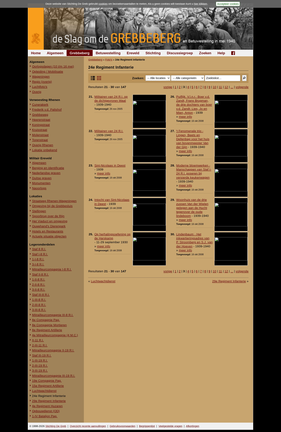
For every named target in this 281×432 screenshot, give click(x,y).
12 (226, 87)
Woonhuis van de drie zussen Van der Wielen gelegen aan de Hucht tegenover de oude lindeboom (192, 207)
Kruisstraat (39, 129)
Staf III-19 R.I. (41, 355)
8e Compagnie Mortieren (49, 325)
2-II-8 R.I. (38, 284)
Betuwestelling (108, 53)
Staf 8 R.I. (39, 249)
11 (220, 87)
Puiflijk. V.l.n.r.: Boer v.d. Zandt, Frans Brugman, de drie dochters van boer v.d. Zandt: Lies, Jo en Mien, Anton (194, 104)
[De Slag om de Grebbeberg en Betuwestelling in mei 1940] (140, 27)
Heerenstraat (41, 119)
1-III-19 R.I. (40, 360)
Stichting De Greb (55, 426)
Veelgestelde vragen (170, 426)
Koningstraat (41, 124)
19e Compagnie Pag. (47, 380)
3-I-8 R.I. (38, 264)
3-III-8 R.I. (39, 309)
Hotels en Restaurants (47, 231)
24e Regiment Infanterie (49, 396)
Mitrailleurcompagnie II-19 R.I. (53, 350)
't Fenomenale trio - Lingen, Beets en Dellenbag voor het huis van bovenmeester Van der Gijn (192, 139)
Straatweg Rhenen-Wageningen (54, 201)
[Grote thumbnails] (99, 79)
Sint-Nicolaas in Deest (109, 165)
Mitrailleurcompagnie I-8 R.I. (52, 269)
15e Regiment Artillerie (48, 385)
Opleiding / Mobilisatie (47, 71)
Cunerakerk (40, 104)
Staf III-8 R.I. (41, 294)
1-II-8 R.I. (38, 279)
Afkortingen (192, 426)
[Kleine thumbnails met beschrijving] (93, 79)
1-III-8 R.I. (39, 299)
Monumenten (41, 183)
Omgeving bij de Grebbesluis (52, 206)
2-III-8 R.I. (39, 304)
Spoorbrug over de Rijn (48, 216)
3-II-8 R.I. (38, 289)
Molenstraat (40, 135)
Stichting (153, 53)
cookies (103, 3)
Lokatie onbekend (44, 150)
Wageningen (41, 76)
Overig (36, 91)
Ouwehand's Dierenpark (49, 226)
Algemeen (55, 53)
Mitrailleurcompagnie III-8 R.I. (52, 315)
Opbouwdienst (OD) (46, 411)
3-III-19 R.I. (40, 370)
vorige (167, 87)
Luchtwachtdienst (44, 390)
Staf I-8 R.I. (40, 254)
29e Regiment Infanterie (49, 401)
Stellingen (39, 211)
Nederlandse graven (46, 173)
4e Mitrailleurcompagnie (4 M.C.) (55, 335)
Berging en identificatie (48, 168)
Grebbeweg (40, 114)
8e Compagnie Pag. (46, 320)
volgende (242, 87)
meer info (185, 116)
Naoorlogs (39, 188)
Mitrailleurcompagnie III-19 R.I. (53, 375)
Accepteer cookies (228, 3)
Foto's (108, 59)
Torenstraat (40, 140)
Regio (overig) (42, 81)
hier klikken (200, 3)
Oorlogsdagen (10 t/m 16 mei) (53, 66)
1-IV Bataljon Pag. (44, 416)
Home (36, 53)
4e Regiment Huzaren (47, 406)
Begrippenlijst (147, 426)
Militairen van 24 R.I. (108, 131)
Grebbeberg (80, 53)
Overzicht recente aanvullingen (88, 426)
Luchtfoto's (39, 86)
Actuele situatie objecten (49, 236)
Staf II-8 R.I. (40, 274)
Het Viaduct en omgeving (49, 221)
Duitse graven (42, 178)
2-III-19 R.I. (40, 365)
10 (214, 87)
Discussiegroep (180, 53)
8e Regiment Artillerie (47, 330)
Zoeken (205, 53)
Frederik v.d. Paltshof (47, 109)
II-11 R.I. (38, 340)
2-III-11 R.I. (39, 345)
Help (221, 53)
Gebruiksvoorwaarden (122, 426)
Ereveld (133, 53)
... (232, 87)
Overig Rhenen (42, 145)
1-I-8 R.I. (38, 259)
